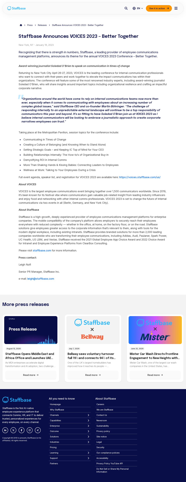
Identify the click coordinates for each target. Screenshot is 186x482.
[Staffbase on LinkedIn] (5, 430)
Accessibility (102, 458)
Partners (54, 463)
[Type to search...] (126, 8)
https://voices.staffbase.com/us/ (140, 177)
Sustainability (102, 426)
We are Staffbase (104, 409)
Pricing (53, 447)
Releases (42, 25)
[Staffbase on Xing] (38, 430)
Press (30, 25)
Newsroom (101, 420)
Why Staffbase (57, 409)
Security (100, 447)
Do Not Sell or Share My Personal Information (112, 470)
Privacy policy (103, 431)
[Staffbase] (16, 8)
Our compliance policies (108, 452)
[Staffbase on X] (13, 430)
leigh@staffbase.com (40, 278)
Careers (100, 404)
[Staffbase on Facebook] (21, 430)
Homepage (55, 404)
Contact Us (101, 415)
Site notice (101, 436)
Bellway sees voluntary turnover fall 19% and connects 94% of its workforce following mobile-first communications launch (91, 356)
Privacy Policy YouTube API (109, 463)
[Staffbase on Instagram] (30, 430)
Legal (99, 442)
